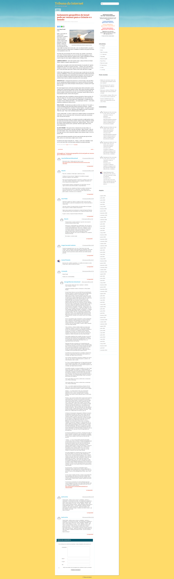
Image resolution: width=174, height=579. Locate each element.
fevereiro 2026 (103, 208)
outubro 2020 (103, 321)
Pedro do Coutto (103, 63)
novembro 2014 (103, 350)
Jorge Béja (102, 56)
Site (62, 564)
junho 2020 (102, 330)
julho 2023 (102, 276)
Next (92, 149)
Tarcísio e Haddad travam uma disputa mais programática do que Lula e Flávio (107, 100)
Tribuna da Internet (69, 3)
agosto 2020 (103, 326)
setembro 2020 (103, 324)
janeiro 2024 (103, 263)
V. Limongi (102, 69)
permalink (76, 144)
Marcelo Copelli (103, 58)
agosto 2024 (103, 247)
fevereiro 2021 (103, 315)
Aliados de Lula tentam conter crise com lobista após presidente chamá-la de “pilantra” (108, 81)
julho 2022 (102, 295)
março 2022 (102, 304)
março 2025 (102, 232)
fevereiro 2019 (103, 345)
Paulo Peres (103, 60)
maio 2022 (102, 300)
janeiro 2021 (103, 317)
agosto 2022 (103, 293)
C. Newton (102, 47)
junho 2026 (102, 200)
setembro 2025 (103, 219)
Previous (60, 149)
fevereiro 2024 (103, 260)
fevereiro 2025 (103, 234)
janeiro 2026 (103, 210)
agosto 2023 (103, 274)
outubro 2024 (103, 243)
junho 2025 (102, 226)
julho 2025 (102, 224)
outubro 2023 (103, 269)
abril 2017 (102, 348)
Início (57, 10)
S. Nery (102, 67)
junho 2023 (102, 278)
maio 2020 (102, 332)
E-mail (63, 561)
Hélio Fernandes (103, 52)
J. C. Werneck (103, 54)
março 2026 (102, 206)
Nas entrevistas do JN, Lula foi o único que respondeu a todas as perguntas (107, 87)
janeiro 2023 (103, 287)
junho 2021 (102, 311)
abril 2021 (102, 313)
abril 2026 (102, 204)
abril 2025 (102, 230)
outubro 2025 (103, 217)
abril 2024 (102, 256)
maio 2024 (102, 254)
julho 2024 (102, 250)
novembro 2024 (103, 241)
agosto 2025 (103, 221)
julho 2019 (102, 334)
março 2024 (102, 258)
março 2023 (102, 282)
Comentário (64, 547)
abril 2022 (102, 302)
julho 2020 (102, 328)
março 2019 (102, 343)
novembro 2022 (103, 291)
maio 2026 (102, 202)
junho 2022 (102, 297)
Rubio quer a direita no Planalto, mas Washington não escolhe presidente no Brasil (108, 92)
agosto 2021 (103, 306)
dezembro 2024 (103, 239)
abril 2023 (102, 280)
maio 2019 (102, 339)
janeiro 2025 (103, 237)
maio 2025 (102, 228)
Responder (90, 166)
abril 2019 (102, 341)
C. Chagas (102, 45)
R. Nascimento (103, 65)
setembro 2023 (103, 271)
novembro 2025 (103, 215)
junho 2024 (102, 252)
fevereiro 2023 (103, 284)
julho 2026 (102, 197)
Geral (67, 144)
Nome (63, 558)
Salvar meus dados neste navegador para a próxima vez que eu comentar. (77, 567)
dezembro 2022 (103, 289)
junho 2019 (102, 337)
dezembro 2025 (103, 213)
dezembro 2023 (103, 265)
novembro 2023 (103, 267)
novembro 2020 (103, 319)
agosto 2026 (103, 195)
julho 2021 (102, 308)
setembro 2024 (103, 245)
